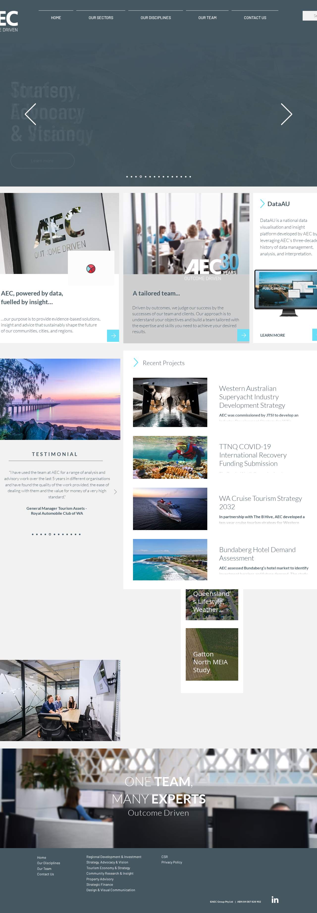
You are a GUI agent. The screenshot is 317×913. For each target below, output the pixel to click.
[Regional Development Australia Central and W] (79, 534)
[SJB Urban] (32, 534)
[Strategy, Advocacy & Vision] (168, 176)
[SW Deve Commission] (53, 534)
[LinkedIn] (275, 899)
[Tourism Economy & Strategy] (140, 176)
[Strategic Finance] (154, 176)
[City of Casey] (45, 534)
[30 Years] (127, 176)
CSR (164, 857)
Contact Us (45, 874)
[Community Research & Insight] (145, 177)
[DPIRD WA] (37, 534)
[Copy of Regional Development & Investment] (163, 176)
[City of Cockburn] (58, 534)
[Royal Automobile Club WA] (49, 534)
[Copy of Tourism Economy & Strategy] (172, 176)
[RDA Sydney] (41, 534)
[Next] (286, 114)
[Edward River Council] (75, 534)
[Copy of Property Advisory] (181, 176)
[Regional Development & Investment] (131, 176)
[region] (186, 268)
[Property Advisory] (150, 176)
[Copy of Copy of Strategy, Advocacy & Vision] (136, 176)
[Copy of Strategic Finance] (185, 176)
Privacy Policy (171, 862)
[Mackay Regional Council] (71, 534)
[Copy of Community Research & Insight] (177, 176)
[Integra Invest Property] (67, 534)
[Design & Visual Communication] (159, 176)
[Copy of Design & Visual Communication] (190, 176)
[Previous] (30, 114)
